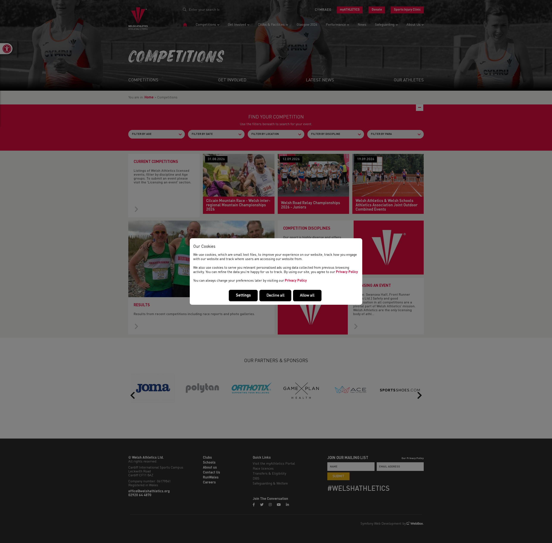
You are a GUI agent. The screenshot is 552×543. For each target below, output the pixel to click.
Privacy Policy (347, 272)
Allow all (307, 295)
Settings (243, 295)
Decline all (275, 295)
